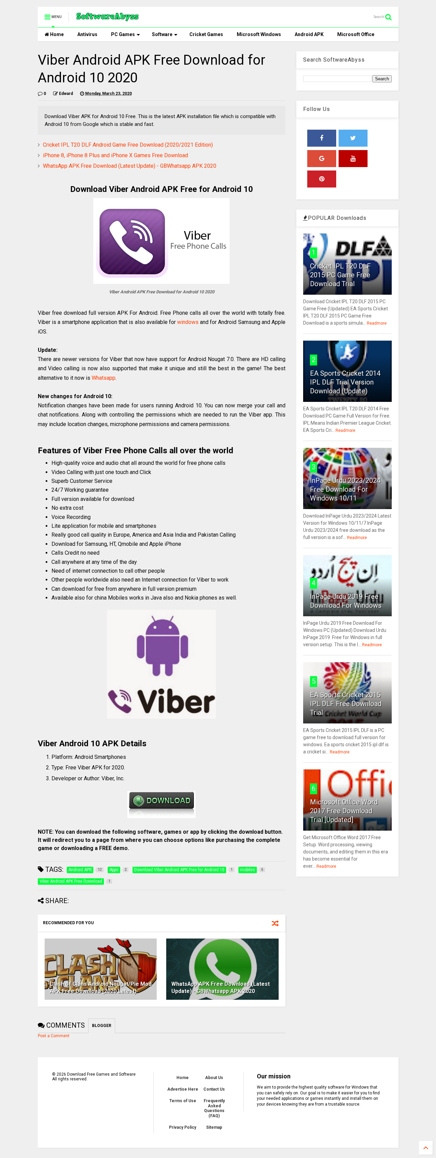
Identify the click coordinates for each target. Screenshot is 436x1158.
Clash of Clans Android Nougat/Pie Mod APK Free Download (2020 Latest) (101, 987)
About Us (214, 1077)
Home (56, 34)
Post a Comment (53, 1035)
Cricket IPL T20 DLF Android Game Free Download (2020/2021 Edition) (128, 145)
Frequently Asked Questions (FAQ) (214, 1108)
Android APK (309, 34)
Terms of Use (182, 1100)
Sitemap (214, 1127)
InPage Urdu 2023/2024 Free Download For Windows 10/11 (345, 489)
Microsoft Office (355, 34)
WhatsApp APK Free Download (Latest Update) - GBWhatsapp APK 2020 (129, 166)
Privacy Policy (182, 1127)
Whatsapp (103, 378)
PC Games (123, 34)
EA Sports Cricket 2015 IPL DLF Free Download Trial (346, 704)
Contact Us (214, 1089)
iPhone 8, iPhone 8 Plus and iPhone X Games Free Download (115, 155)
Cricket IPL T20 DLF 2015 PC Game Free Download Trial (340, 275)
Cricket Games (206, 34)
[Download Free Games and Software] (108, 19)
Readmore (377, 323)
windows (188, 322)
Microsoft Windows (259, 34)
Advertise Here (182, 1089)
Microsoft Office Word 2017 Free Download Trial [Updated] (344, 811)
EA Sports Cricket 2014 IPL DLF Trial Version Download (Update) (345, 382)
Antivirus (87, 34)
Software (162, 34)
